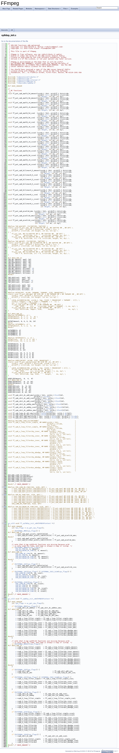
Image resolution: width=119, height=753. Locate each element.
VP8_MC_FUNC (20, 549)
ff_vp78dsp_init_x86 (29, 523)
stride (46, 397)
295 (4, 487)
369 (4, 599)
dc (66, 413)
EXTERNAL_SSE (21, 564)
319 (4, 523)
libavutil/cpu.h (24, 78)
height (44, 96)
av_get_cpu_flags (34, 528)
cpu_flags (19, 528)
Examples (74, 9)
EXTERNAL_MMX (21, 531)
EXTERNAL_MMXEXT (22, 547)
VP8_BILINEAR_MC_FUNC (24, 550)
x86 (12, 30)
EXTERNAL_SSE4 (21, 734)
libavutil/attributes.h (27, 77)
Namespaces (39, 9)
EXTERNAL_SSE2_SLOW (49, 571)
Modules (29, 9)
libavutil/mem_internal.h (28, 80)
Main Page (6, 9)
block (57, 395)
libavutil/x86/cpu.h (26, 81)
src (47, 95)
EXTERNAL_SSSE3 (21, 582)
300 (4, 495)
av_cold (11, 523)
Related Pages (18, 9)
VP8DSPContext (45, 523)
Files (65, 9)
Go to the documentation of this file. (14, 41)
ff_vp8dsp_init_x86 (28, 599)
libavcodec (4, 30)
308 (4, 507)
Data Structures (53, 9)
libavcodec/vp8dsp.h (26, 83)
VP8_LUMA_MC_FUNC (22, 553)
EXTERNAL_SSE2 (21, 571)
